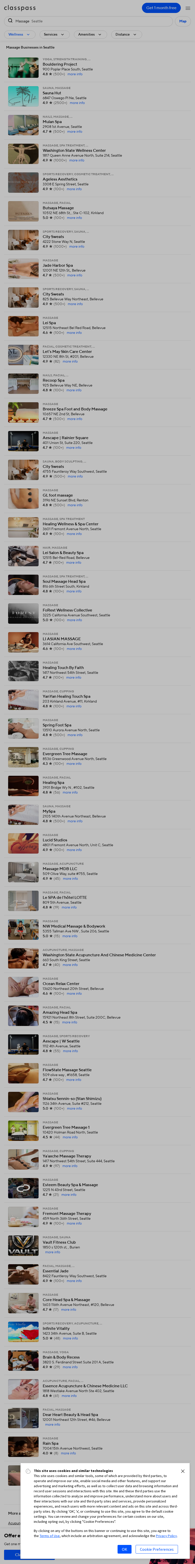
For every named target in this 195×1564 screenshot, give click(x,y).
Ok (124, 1549)
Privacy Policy (166, 1535)
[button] (183, 1471)
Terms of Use (50, 1535)
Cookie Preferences (157, 1549)
